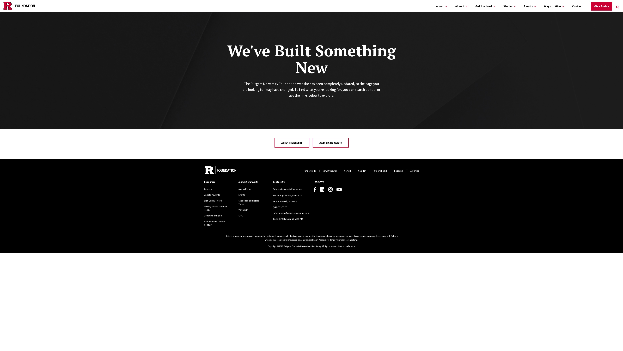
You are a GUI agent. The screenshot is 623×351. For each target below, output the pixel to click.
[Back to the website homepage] (19, 6)
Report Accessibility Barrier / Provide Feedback (332, 240)
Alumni (459, 6)
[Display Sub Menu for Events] (535, 6)
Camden (362, 170)
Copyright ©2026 (275, 246)
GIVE (240, 215)
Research (398, 170)
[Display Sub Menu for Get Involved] (494, 6)
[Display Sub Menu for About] (446, 6)
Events (528, 6)
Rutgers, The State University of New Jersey (302, 246)
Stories (508, 6)
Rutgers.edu (310, 170)
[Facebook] (315, 189)
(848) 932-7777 (280, 207)
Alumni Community (330, 142)
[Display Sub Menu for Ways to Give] (563, 6)
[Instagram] (330, 189)
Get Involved (483, 6)
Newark (347, 170)
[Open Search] (617, 7)
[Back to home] (220, 170)
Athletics (414, 170)
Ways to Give (552, 6)
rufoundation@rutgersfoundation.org (291, 213)
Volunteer (243, 209)
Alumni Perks (244, 189)
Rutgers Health (380, 170)
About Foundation (292, 142)
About (440, 6)
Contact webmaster (346, 246)
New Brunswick (330, 170)
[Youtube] (339, 189)
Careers (208, 189)
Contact (577, 6)
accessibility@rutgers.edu (286, 240)
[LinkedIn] (322, 189)
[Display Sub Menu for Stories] (515, 6)
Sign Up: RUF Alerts (213, 200)
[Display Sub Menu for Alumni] (466, 6)
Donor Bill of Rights (213, 215)
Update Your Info (212, 194)
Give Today (601, 6)
